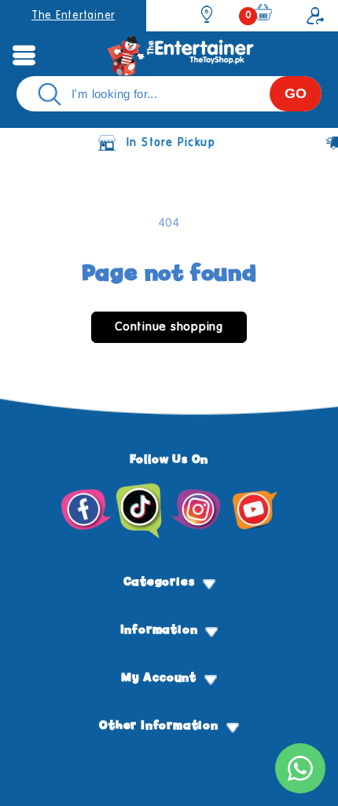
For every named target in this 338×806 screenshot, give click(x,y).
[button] (23, 55)
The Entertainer (73, 15)
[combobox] (169, 93)
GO (296, 93)
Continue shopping (169, 327)
